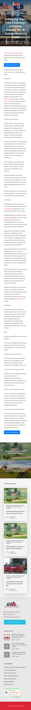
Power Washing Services (11, 676)
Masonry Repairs (9, 681)
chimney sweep (15, 251)
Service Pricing (8, 684)
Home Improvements (10, 678)
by (16, 697)
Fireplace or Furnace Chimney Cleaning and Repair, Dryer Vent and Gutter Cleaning (15, 13)
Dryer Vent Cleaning (10, 673)
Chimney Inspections (10, 670)
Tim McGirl (9, 41)
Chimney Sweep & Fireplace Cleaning (15, 667)
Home (5, 53)
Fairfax (6, 72)
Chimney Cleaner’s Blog (15, 53)
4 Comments (23, 41)
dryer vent (7, 101)
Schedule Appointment (12, 65)
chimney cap (20, 299)
